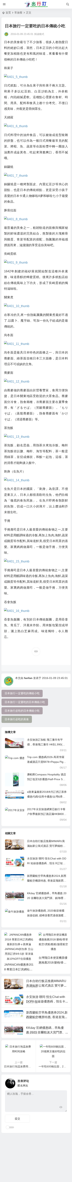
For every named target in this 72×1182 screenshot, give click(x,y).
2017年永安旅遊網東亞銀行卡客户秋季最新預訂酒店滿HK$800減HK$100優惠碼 (46, 814)
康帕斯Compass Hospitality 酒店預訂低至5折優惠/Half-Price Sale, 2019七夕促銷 (46, 779)
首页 (8, 12)
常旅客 (18, 12)
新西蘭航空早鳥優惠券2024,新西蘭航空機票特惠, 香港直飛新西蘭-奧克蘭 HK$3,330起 (46, 880)
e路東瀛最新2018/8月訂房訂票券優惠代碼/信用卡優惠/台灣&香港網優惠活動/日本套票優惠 (47, 796)
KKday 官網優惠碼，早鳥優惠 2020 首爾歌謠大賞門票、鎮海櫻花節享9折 (46, 898)
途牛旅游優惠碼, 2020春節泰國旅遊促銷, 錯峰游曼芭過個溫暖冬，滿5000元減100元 (45, 915)
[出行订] (36, 4)
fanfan (28, 678)
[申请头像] (63, 1082)
